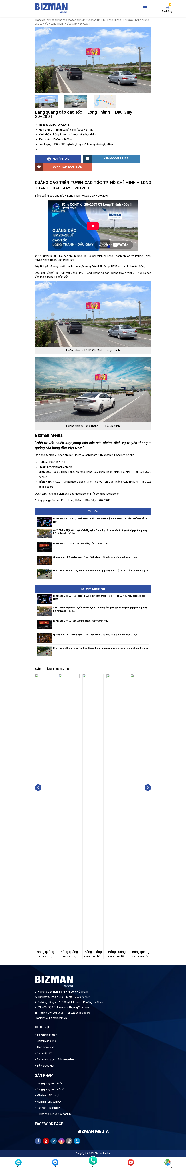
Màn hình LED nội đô (48, 1095)
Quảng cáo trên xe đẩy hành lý (54, 1114)
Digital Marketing (46, 1040)
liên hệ (125, 455)
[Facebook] (55, 1162)
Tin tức (93, 511)
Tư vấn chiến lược (47, 1034)
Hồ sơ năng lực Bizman (105, 493)
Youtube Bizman (79, 493)
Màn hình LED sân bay (49, 1101)
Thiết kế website (46, 1047)
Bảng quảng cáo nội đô (50, 1083)
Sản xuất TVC (44, 1053)
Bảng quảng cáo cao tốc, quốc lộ (66, 20)
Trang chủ (40, 20)
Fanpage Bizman (58, 493)
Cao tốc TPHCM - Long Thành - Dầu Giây (110, 20)
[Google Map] (167, 1162)
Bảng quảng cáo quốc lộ (50, 1089)
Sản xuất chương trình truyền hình (56, 1059)
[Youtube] (130, 1162)
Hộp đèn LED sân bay (48, 1107)
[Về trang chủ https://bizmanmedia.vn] (51, 8)
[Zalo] (18, 1162)
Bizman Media (102, 1153)
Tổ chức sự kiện (45, 1065)
